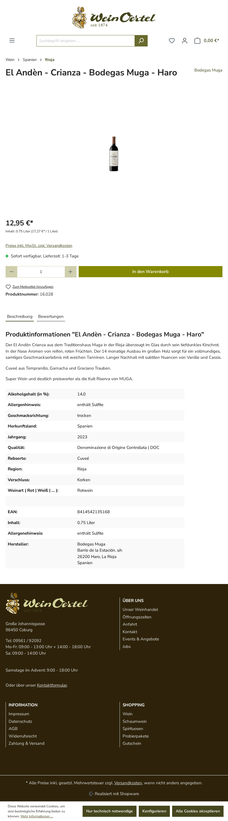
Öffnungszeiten (137, 617)
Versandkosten (128, 783)
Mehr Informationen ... (37, 816)
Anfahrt (130, 624)
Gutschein (132, 743)
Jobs (127, 646)
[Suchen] (141, 40)
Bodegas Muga (208, 70)
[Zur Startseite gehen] (114, 17)
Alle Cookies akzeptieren (198, 811)
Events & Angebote (141, 639)
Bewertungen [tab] (51, 316)
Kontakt (130, 632)
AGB (13, 728)
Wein (128, 714)
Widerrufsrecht (23, 736)
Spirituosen (133, 728)
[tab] (20, 317)
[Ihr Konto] (184, 40)
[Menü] (12, 40)
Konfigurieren (154, 811)
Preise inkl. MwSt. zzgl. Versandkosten (39, 245)
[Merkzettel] (171, 40)
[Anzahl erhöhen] (70, 271)
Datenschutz (20, 721)
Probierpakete (136, 736)
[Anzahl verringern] (11, 271)
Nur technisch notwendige (109, 811)
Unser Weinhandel (140, 609)
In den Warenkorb (150, 272)
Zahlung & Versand (26, 743)
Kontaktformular (52, 685)
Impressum (19, 714)
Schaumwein (135, 721)
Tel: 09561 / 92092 (23, 640)
